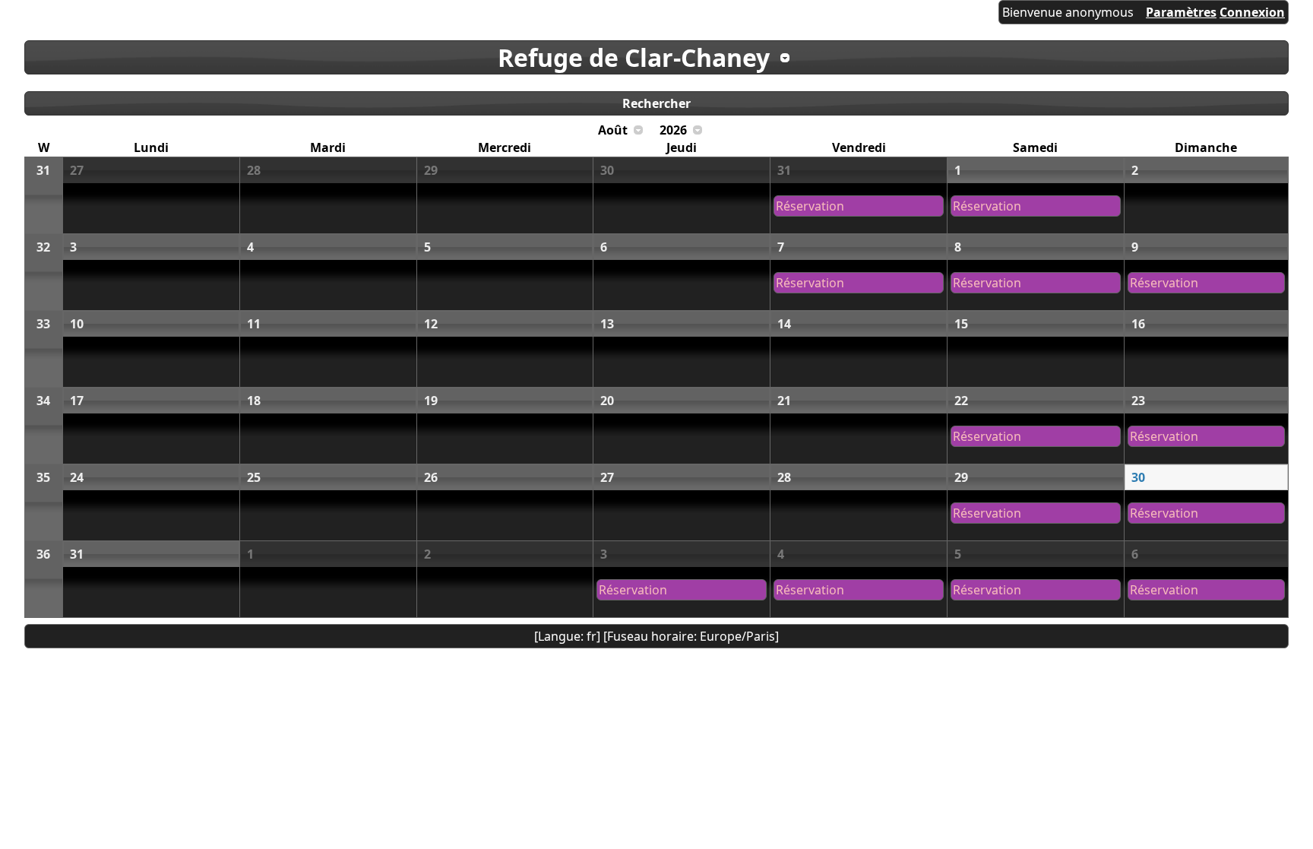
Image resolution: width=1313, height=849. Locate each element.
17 (77, 400)
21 (784, 400)
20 (607, 400)
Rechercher (656, 103)
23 (1138, 400)
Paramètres (1181, 12)
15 (961, 323)
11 (254, 323)
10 (77, 323)
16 (1138, 323)
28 (254, 170)
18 (254, 400)
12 (431, 323)
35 (43, 477)
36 (43, 554)
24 (77, 477)
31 (43, 170)
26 (431, 477)
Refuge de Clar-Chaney (634, 57)
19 (431, 400)
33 (43, 323)
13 (607, 323)
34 (43, 400)
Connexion (1252, 12)
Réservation (810, 206)
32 (43, 247)
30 (607, 170)
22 (961, 400)
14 (784, 323)
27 (77, 170)
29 (431, 170)
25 (254, 477)
